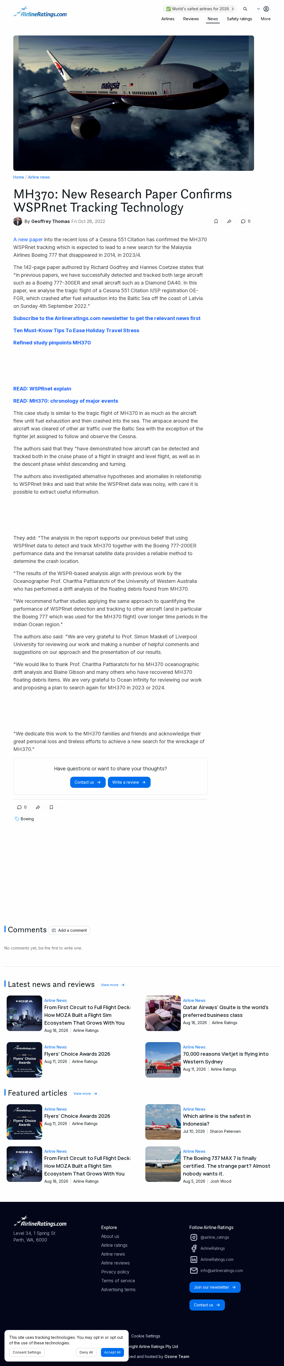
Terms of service (118, 1280)
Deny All (86, 1352)
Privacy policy (115, 1271)
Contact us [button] (84, 782)
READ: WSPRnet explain (42, 389)
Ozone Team (176, 1356)
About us (110, 1236)
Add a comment (72, 930)
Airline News (55, 1000)
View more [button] (109, 985)
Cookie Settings (145, 1336)
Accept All (112, 1352)
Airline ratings (114, 1245)
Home (18, 177)
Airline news (39, 177)
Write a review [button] (125, 782)
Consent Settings (27, 1352)
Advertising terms (118, 1289)
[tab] (168, 18)
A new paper (28, 239)
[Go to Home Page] (40, 14)
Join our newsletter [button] (211, 1287)
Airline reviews (115, 1263)
